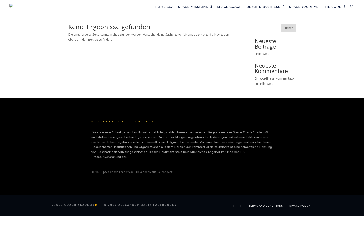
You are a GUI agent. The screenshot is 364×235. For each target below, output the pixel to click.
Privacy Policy (299, 205)
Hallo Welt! (262, 54)
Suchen (288, 28)
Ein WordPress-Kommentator (275, 78)
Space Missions (193, 7)
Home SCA (164, 7)
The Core (332, 7)
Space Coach (229, 7)
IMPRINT (238, 205)
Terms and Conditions (266, 205)
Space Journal (303, 7)
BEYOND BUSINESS (263, 7)
